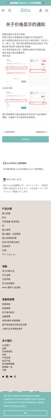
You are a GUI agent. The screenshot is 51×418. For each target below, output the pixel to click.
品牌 (4, 348)
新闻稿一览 (7, 366)
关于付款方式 (8, 271)
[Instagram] (15, 377)
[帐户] (41, 10)
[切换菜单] (4, 10)
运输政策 (6, 316)
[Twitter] (3, 377)
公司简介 (6, 345)
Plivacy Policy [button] (19, 406)
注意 (4, 369)
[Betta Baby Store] (25, 10)
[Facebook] (7, 377)
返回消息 (25, 139)
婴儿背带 (6, 229)
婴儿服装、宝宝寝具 (11, 233)
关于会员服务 (8, 283)
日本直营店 (7, 351)
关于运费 (6, 275)
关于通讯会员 (8, 312)
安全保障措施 (8, 363)
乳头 (4, 217)
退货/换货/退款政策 (11, 320)
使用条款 (6, 304)
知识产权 (6, 360)
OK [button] (25, 413)
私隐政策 (6, 308)
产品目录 (6, 357)
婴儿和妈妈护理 (9, 238)
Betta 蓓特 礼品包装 (11, 287)
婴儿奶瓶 (6, 213)
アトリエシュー (9, 254)
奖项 (4, 354)
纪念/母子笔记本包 (10, 242)
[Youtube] (11, 377)
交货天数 (6, 279)
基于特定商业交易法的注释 (14, 324)
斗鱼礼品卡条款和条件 (12, 328)
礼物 (4, 250)
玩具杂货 (6, 246)
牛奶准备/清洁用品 (10, 221)
